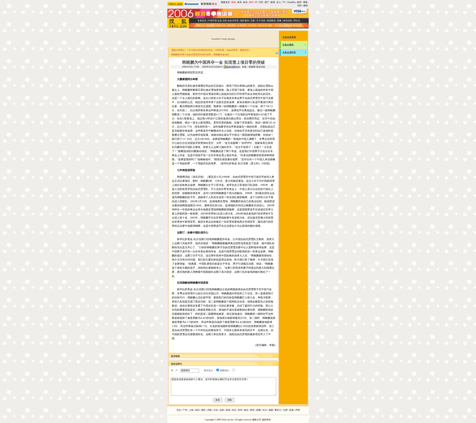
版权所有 (266, 419)
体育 (239, 2)
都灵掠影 (287, 20)
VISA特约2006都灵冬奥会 (200, 50)
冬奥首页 (201, 20)
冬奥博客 (241, 25)
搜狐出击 (200, 25)
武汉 (234, 410)
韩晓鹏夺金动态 (221, 54)
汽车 (261, 2)
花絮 (252, 20)
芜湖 (228, 410)
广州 (185, 410)
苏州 (240, 410)
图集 (279, 20)
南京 (246, 410)
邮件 (299, 2)
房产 (267, 2)
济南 (209, 410)
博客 (305, 2)
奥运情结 (297, 25)
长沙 (264, 410)
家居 (273, 2)
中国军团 (212, 20)
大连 (215, 410)
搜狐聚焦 (231, 25)
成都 (270, 410)
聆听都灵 (210, 25)
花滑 (224, 20)
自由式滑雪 (233, 20)
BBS (300, 5)
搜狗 (305, 5)
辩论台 (297, 20)
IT (256, 2)
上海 (191, 410)
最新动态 (244, 50)
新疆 (258, 410)
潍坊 (203, 410)
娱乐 (245, 2)
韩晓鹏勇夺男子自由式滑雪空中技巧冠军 (191, 54)
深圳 (197, 410)
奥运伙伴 (262, 25)
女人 (278, 2)
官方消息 (260, 20)
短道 (219, 20)
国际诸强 (244, 20)
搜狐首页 (225, 2)
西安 (252, 410)
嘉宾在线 (221, 25)
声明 (297, 410)
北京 (178, 410)
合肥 (285, 410)
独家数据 (271, 20)
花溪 (291, 410)
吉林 (221, 410)
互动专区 (252, 25)
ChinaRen (291, 2)
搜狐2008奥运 (178, 50)
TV (283, 2)
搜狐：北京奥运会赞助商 (280, 25)
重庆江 (278, 410)
